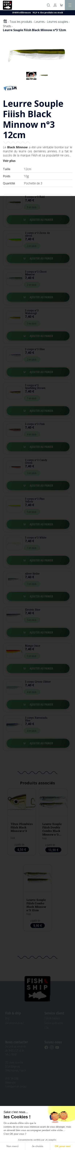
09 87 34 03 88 (11, 1078)
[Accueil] (5, 21)
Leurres (39, 22)
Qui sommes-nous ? (14, 1023)
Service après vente (53, 1023)
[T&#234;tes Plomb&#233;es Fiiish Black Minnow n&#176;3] (22, 822)
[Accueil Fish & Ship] (7, 5)
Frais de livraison (52, 1018)
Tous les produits (21, 22)
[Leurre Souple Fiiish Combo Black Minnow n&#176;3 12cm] (37, 898)
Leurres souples (57, 22)
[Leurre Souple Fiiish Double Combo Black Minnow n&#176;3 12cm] (53, 822)
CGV (46, 1028)
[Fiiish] (10, 88)
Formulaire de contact (15, 1086)
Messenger (10, 1082)
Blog (7, 1018)
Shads (7, 26)
